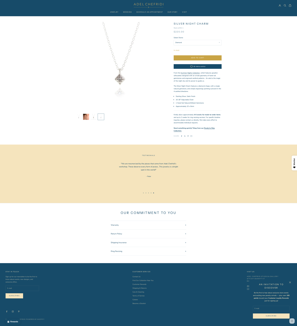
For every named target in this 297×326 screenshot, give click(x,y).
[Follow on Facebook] (7, 311)
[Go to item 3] (93, 117)
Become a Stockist (139, 303)
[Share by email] (191, 136)
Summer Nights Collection (190, 73)
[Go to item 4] (101, 117)
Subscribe (271, 316)
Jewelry (114, 12)
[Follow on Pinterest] (19, 311)
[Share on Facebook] (181, 136)
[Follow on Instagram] (13, 311)
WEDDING (127, 12)
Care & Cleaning (138, 292)
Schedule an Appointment (149, 12)
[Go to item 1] (78, 117)
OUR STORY (173, 12)
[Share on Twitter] (185, 136)
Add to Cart (197, 58)
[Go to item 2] (86, 117)
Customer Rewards (139, 284)
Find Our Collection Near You (142, 280)
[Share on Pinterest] (188, 136)
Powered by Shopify (35, 319)
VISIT (184, 12)
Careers (135, 300)
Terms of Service (138, 296)
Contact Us (136, 277)
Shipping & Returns (139, 288)
